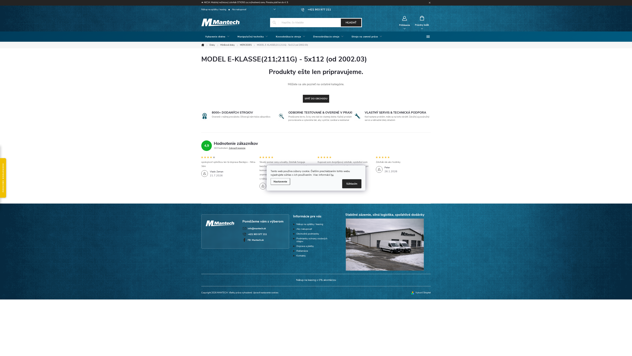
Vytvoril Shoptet (423, 292)
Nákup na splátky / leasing (213, 9)
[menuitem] (217, 37)
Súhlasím (351, 184)
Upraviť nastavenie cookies (265, 292)
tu (332, 175)
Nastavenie (280, 181)
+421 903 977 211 (257, 234)
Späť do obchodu (316, 98)
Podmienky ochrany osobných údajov (311, 240)
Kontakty (301, 255)
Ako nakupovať (239, 9)
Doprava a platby (305, 246)
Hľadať (351, 22)
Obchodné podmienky (307, 233)
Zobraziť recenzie (237, 148)
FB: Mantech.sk (256, 240)
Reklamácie (302, 250)
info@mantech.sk (257, 228)
